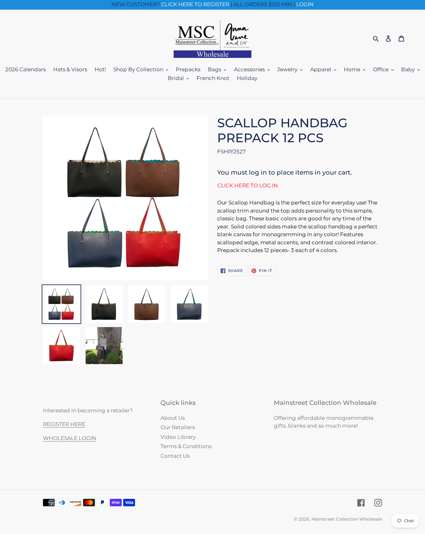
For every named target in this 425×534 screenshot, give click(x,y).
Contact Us (175, 456)
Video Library (178, 437)
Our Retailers (178, 427)
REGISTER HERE (64, 424)
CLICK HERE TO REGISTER (195, 4)
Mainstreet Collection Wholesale (346, 519)
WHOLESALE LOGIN (69, 438)
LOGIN (305, 4)
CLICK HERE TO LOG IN (247, 185)
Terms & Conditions (186, 446)
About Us (173, 418)
